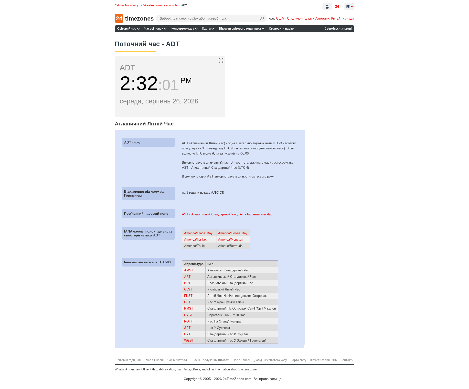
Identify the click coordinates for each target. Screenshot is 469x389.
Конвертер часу (182, 28)
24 (337, 6)
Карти (206, 28)
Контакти (347, 360)
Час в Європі (155, 360)
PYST (188, 315)
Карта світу (298, 360)
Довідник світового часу (270, 360)
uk (348, 6)
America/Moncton (230, 239)
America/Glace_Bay (198, 233)
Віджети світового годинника (240, 28)
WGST (189, 340)
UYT (187, 334)
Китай (336, 18)
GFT (187, 302)
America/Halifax (195, 239)
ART (187, 276)
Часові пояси (153, 28)
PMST (188, 308)
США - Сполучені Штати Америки (302, 18)
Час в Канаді (241, 360)
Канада (348, 18)
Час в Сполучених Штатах (210, 360)
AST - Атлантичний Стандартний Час (209, 214)
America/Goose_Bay (232, 233)
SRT (187, 328)
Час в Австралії (177, 360)
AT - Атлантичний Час (256, 214)
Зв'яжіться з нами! (338, 28)
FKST (188, 296)
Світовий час (126, 28)
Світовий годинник (128, 360)
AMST (188, 270)
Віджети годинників (323, 360)
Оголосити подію (281, 28)
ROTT (188, 321)
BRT (187, 283)
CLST (188, 289)
